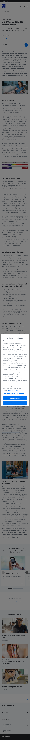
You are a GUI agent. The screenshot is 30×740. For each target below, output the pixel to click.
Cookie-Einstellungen (15, 398)
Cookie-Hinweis (7, 393)
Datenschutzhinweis (12, 390)
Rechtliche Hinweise (18, 393)
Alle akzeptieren (15, 403)
